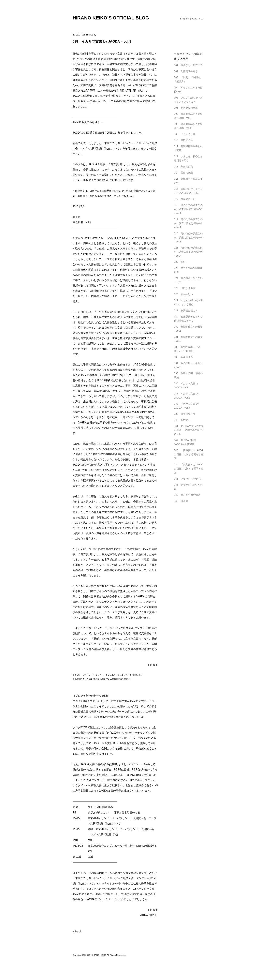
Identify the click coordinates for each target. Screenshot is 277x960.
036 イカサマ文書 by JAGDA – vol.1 (186, 385)
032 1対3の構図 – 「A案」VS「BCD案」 (187, 349)
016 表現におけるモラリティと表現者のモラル (188, 191)
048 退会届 (181, 501)
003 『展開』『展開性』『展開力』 (188, 79)
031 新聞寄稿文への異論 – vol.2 (188, 338)
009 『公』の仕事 (184, 134)
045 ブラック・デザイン (188, 478)
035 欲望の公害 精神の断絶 (188, 375)
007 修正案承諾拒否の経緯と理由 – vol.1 (188, 115)
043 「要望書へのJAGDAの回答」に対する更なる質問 (188, 454)
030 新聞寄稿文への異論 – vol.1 (188, 328)
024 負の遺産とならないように (188, 280)
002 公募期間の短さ (186, 71)
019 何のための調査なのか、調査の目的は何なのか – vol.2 (188, 223)
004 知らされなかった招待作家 (188, 89)
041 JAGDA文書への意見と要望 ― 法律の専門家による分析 (189, 430)
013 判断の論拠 (183, 166)
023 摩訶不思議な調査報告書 (188, 270)
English (184, 18)
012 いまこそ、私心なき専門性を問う (188, 158)
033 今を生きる (183, 357)
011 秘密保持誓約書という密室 (188, 148)
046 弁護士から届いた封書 (188, 486)
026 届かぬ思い (183, 294)
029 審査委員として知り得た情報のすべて (188, 318)
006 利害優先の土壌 (186, 107)
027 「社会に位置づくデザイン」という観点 (188, 302)
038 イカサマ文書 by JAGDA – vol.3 (186, 405)
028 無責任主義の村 (186, 310)
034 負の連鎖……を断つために (188, 365)
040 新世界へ (182, 420)
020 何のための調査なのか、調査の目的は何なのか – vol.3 (188, 237)
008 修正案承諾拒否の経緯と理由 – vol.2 (188, 126)
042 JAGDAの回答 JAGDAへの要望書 (186, 442)
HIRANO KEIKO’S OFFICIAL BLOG (111, 17)
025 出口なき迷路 (184, 288)
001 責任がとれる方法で (188, 65)
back (77, 931)
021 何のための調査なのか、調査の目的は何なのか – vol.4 (188, 251)
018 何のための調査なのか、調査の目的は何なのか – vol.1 (188, 209)
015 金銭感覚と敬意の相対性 (188, 180)
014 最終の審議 (183, 172)
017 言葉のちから (184, 199)
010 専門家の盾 (183, 140)
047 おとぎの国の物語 (187, 495)
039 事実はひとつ (184, 413)
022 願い (180, 261)
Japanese (198, 18)
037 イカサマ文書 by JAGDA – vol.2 (186, 395)
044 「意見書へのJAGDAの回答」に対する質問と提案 (188, 468)
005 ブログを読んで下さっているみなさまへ (188, 99)
